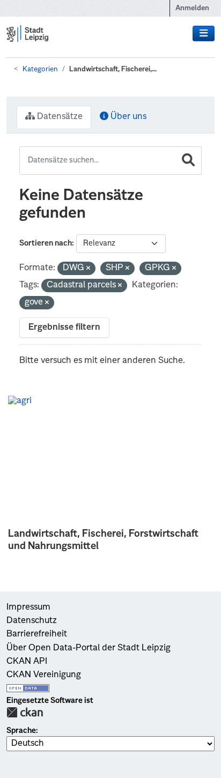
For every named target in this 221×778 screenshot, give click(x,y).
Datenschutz (31, 621)
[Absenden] (188, 160)
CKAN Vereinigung (43, 675)
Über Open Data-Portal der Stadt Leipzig (88, 648)
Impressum (28, 607)
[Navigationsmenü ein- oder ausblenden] (204, 34)
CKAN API (26, 661)
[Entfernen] (88, 269)
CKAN (24, 712)
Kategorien (40, 69)
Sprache (21, 731)
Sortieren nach (45, 243)
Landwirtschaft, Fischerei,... (113, 69)
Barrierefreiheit (36, 634)
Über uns (127, 117)
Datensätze (59, 117)
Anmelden (192, 8)
